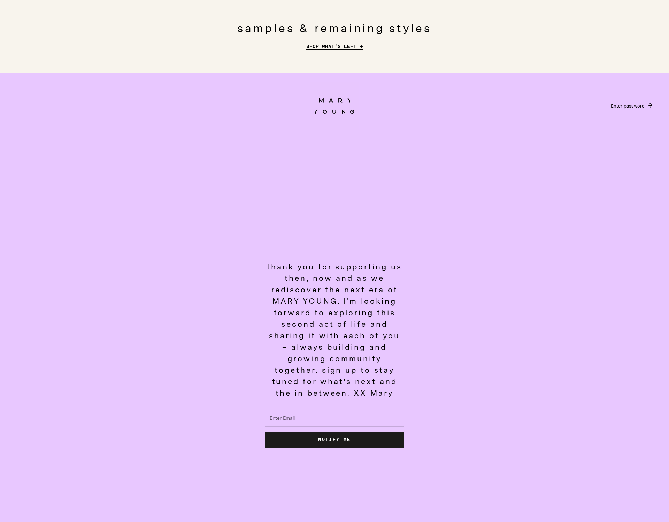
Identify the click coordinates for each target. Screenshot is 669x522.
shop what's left (331, 46)
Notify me (334, 439)
